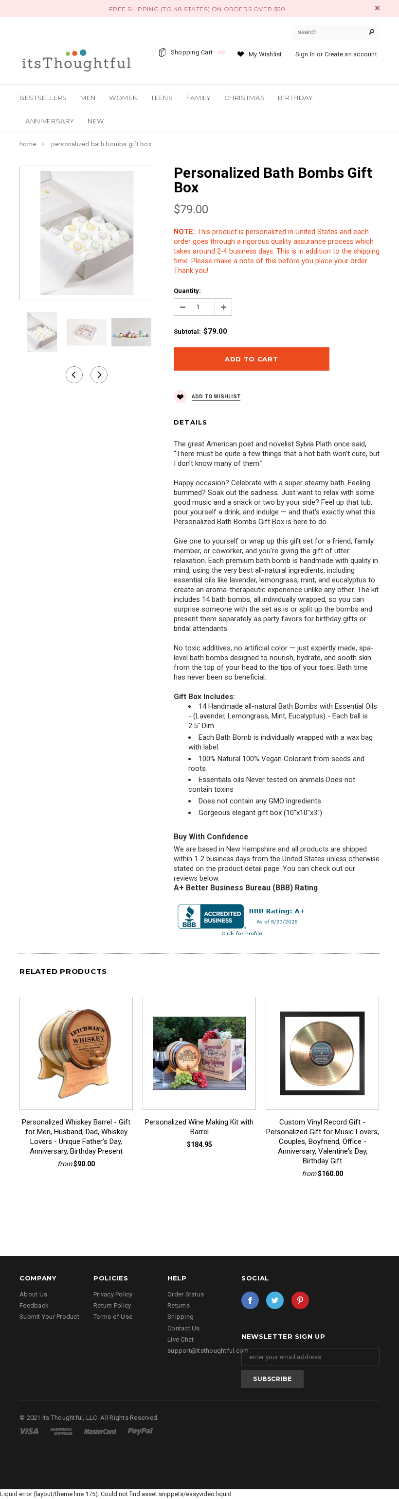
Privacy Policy (113, 1294)
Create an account (351, 54)
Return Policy (112, 1305)
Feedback (34, 1305)
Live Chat (180, 1339)
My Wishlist (265, 54)
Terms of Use (112, 1316)
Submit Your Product (49, 1316)
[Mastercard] (101, 1430)
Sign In (305, 54)
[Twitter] (275, 1300)
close (377, 8)
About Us (33, 1294)
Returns (178, 1305)
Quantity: (187, 290)
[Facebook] (250, 1300)
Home (27, 144)
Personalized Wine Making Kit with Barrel (199, 1127)
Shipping (180, 1316)
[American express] (62, 1430)
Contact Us (183, 1328)
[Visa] (29, 1430)
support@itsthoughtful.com (208, 1350)
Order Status (185, 1294)
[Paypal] (140, 1430)
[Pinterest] (300, 1300)
